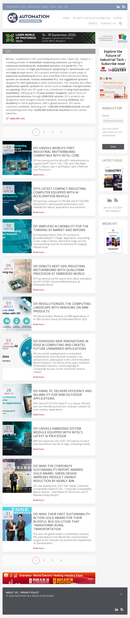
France (53, 6)
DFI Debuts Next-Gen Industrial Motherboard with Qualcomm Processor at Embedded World (59, 270)
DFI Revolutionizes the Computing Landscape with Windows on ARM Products (62, 307)
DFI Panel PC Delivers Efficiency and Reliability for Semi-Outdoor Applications (62, 394)
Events (93, 23)
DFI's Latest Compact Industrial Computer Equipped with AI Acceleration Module (59, 192)
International (12, 6)
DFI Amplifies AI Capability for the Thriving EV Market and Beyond (60, 228)
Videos (117, 18)
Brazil (23, 6)
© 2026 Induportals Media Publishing (30, 595)
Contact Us (108, 23)
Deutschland (33, 6)
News (66, 18)
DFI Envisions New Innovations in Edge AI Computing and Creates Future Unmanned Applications (60, 345)
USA (66, 6)
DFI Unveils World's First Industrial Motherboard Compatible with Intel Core (56, 151)
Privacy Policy (30, 592)
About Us (12, 592)
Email (105, 115)
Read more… (39, 174)
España (44, 6)
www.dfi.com (17, 118)
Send (113, 146)
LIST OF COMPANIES (17, 599)
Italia (60, 6)
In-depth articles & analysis (91, 18)
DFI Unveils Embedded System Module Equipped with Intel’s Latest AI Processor (58, 432)
